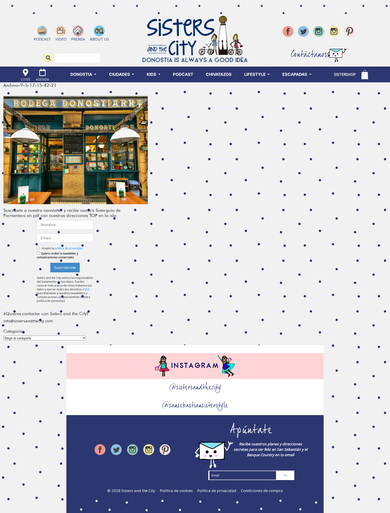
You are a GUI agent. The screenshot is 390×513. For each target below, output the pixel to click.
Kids (152, 74)
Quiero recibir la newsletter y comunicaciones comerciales (57, 255)
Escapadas (295, 74)
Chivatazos (219, 74)
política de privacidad (69, 248)
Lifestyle (255, 74)
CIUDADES (120, 74)
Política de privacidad (216, 490)
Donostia (81, 74)
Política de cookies (176, 490)
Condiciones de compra (262, 490)
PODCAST (183, 74)
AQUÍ (85, 289)
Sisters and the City (138, 490)
